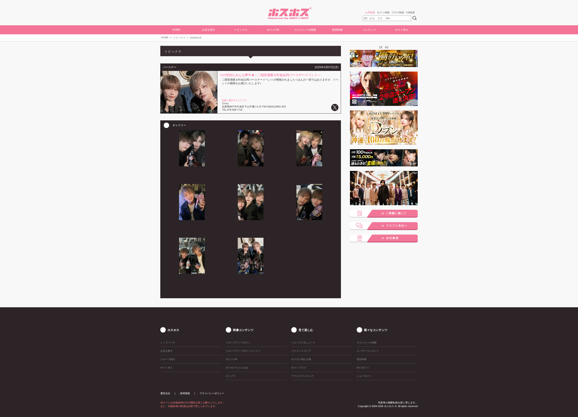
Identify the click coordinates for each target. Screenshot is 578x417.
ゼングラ (231, 376)
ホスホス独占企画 (301, 359)
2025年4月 (196, 37)
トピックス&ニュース (303, 342)
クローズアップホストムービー (243, 350)
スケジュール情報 (305, 29)
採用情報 (185, 393)
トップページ (167, 342)
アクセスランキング (302, 376)
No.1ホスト (363, 367)
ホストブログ (298, 367)
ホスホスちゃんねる (237, 367)
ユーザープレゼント (368, 350)
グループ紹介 (167, 359)
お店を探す (166, 350)
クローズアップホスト (238, 342)
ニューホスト (364, 376)
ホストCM (273, 29)
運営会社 (165, 393)
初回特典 (337, 29)
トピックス (179, 37)
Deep (225, 103)
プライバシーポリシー (212, 393)
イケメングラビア (301, 350)
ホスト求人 (401, 29)
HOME (176, 29)
